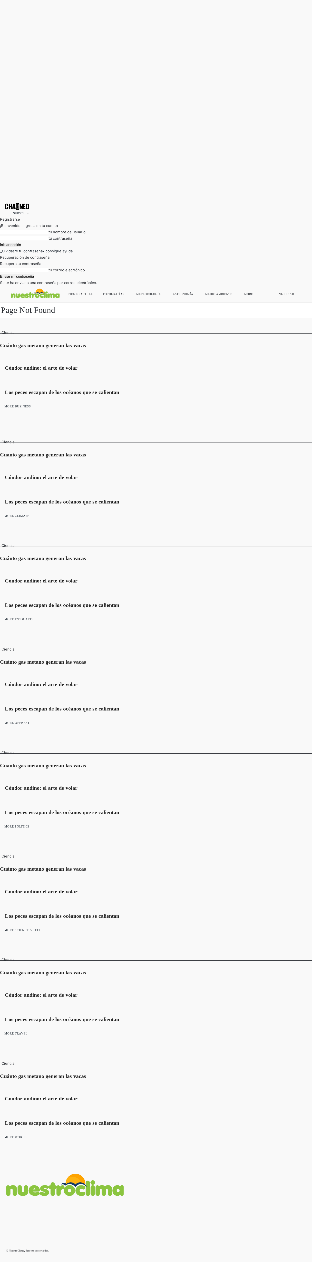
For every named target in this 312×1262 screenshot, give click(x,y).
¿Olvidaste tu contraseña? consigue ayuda (36, 251)
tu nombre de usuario (67, 232)
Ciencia (7, 332)
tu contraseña (60, 238)
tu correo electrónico (67, 270)
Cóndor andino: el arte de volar (41, 368)
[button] (300, 293)
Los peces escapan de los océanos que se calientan (62, 392)
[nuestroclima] (156, 206)
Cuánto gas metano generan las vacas (43, 345)
